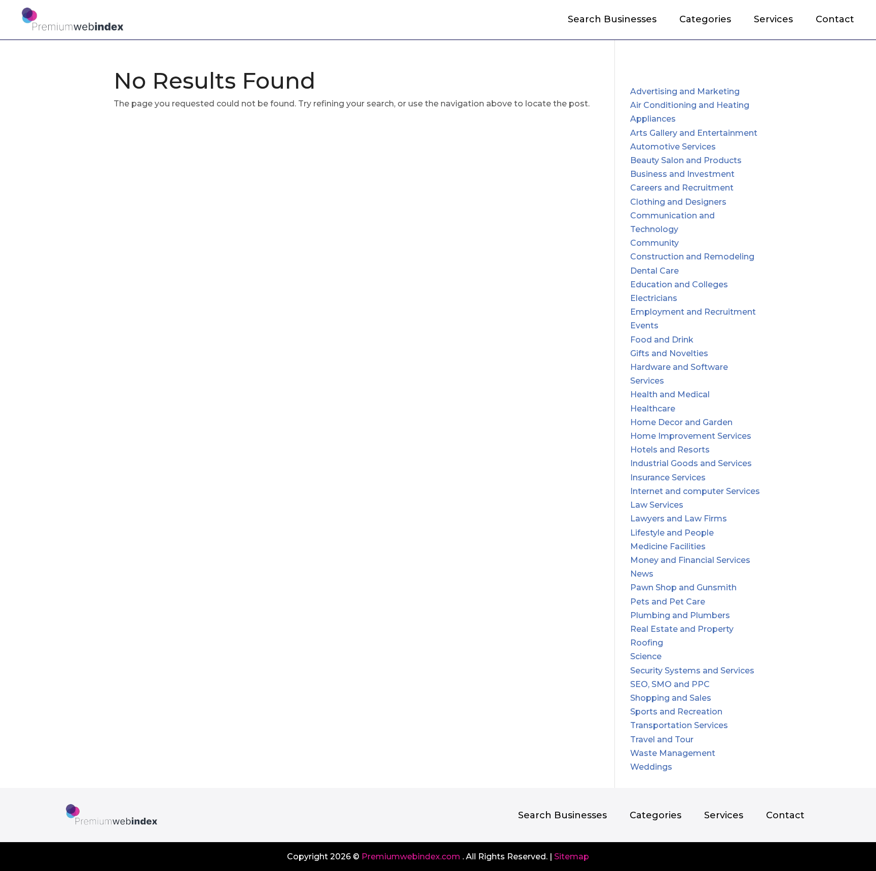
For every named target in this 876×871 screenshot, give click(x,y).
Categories (705, 20)
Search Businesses (612, 20)
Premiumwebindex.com (410, 856)
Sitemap (571, 856)
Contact (835, 20)
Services (773, 20)
